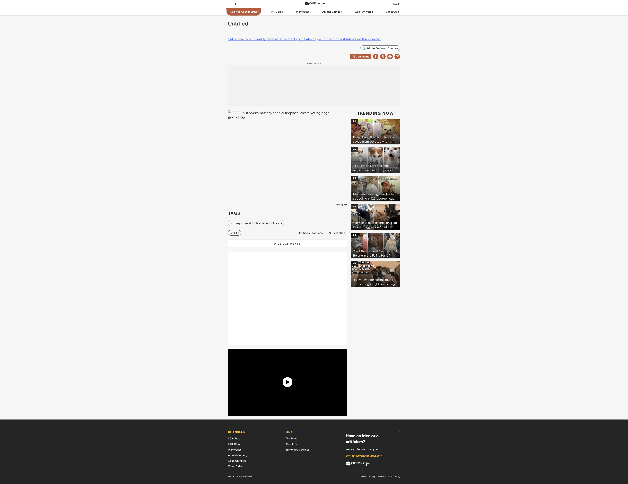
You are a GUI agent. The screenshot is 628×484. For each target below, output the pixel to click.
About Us (291, 444)
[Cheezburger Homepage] (315, 4)
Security (381, 476)
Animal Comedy (238, 455)
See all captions (313, 232)
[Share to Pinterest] (390, 56)
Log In (396, 3)
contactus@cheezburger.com (364, 455)
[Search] (234, 4)
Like (236, 232)
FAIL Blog (234, 444)
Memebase (235, 449)
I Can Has (234, 438)
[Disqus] (287, 300)
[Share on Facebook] (375, 56)
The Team (291, 438)
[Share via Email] (397, 56)
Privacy (371, 476)
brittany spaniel (240, 223)
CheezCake (235, 466)
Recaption (338, 232)
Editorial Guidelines (297, 449)
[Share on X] (383, 56)
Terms (363, 476)
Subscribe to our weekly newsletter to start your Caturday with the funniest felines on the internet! (304, 39)
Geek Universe (237, 460)
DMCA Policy (394, 476)
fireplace (262, 223)
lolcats (277, 223)
